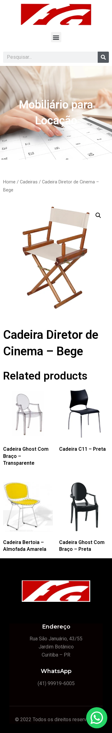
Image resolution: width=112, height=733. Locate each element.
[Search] (103, 57)
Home (9, 182)
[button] (56, 37)
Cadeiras (29, 182)
